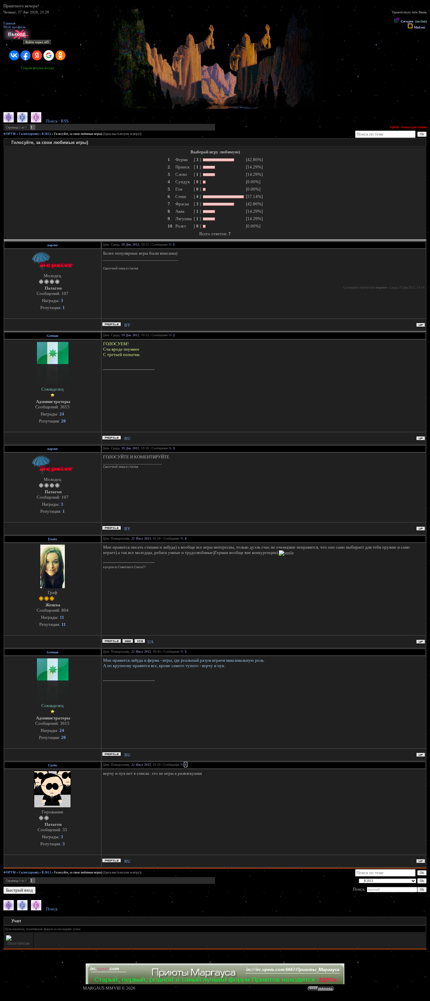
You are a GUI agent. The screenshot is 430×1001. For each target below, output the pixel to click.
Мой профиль (14, 27)
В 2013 (46, 134)
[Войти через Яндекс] (37, 55)
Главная (9, 23)
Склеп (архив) (29, 134)
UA (150, 641)
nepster (52, 245)
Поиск (51, 120)
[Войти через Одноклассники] (60, 55)
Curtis (52, 765)
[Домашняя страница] (127, 641)
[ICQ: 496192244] (139, 641)
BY (127, 325)
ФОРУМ (9, 134)
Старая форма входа (37, 68)
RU (127, 438)
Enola (52, 539)
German (52, 336)
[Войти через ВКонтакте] (14, 55)
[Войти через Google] (48, 55)
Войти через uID (37, 42)
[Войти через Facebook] (25, 55)
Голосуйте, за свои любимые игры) (78, 134)
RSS (65, 120)
